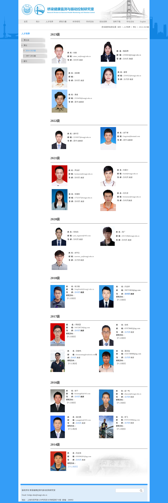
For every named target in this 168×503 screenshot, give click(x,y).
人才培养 (127, 27)
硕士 (25, 61)
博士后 (26, 40)
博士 (134, 27)
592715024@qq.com (133, 290)
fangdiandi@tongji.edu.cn (84, 289)
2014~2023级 (144, 27)
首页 (119, 27)
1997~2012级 (31, 56)
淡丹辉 (127, 79)
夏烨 (76, 102)
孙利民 (76, 60)
